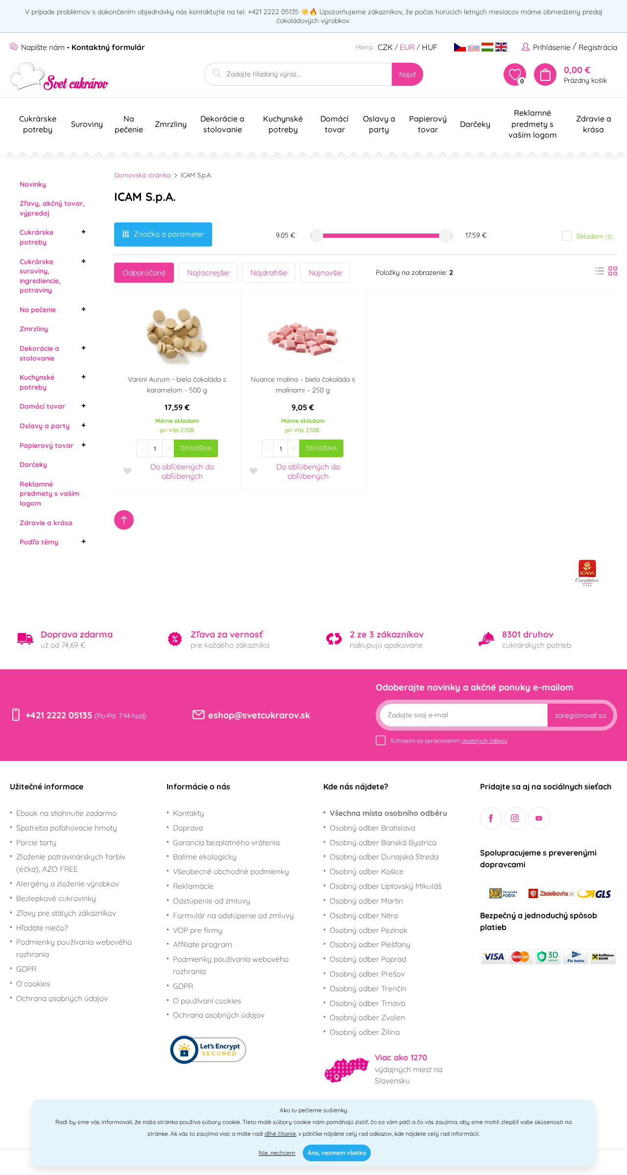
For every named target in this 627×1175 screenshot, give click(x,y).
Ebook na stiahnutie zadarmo (66, 813)
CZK (385, 47)
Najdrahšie (269, 272)
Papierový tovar (46, 445)
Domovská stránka (142, 175)
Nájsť (407, 74)
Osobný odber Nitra (364, 915)
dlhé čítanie (280, 1133)
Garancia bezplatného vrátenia (226, 842)
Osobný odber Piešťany (370, 944)
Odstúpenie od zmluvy (211, 901)
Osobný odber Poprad (368, 959)
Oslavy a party (45, 425)
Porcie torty (36, 842)
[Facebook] (491, 818)
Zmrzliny (34, 328)
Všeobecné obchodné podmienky (231, 871)
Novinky (33, 184)
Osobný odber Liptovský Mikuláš (385, 886)
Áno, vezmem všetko (337, 1152)
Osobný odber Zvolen (367, 1017)
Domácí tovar (42, 406)
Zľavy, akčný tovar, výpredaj (52, 208)
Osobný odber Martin (366, 901)
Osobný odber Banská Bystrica (383, 842)
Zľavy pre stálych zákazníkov (66, 913)
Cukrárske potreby (36, 237)
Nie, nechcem (277, 1152)
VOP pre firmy (197, 930)
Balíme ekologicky (205, 856)
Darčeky (33, 464)
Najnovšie (325, 272)
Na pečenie (38, 309)
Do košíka (196, 448)
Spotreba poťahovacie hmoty (66, 827)
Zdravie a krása (46, 522)
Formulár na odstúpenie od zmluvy (233, 915)
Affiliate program (202, 944)
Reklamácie (193, 886)
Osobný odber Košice (367, 871)
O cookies (33, 983)
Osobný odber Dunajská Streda (384, 856)
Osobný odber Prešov (367, 974)
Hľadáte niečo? (42, 927)
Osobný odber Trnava (367, 1003)
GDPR (26, 969)
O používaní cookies (207, 1000)
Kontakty (188, 813)
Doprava (188, 827)
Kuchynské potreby (37, 382)
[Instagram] (515, 818)
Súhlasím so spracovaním (448, 740)
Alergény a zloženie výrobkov (67, 883)
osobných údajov (484, 740)
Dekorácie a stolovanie (39, 353)
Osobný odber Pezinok (369, 930)
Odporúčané (144, 272)
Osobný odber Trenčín (368, 988)
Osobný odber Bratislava (372, 827)
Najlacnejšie (208, 272)
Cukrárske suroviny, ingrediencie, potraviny (40, 276)
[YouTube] (539, 818)
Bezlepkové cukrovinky (56, 898)
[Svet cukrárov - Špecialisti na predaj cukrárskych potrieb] (59, 76)
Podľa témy (39, 542)
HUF (429, 47)
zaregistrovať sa (580, 715)
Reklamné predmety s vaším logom (49, 494)
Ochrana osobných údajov (62, 998)
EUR (407, 47)
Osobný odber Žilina (365, 1032)
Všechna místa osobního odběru (388, 813)
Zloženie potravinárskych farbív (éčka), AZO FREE (70, 863)
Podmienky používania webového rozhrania (74, 948)
